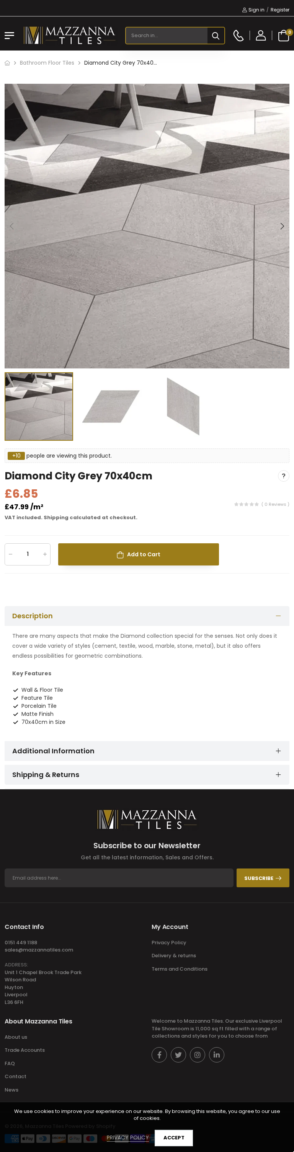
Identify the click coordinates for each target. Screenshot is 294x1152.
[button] (281, 226)
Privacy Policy (169, 942)
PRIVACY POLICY (128, 1137)
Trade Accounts (25, 1050)
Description (32, 616)
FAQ (10, 1063)
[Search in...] (215, 36)
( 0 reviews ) (275, 504)
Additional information (53, 751)
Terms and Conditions (179, 969)
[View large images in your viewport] (276, 355)
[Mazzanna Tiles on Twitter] (178, 1054)
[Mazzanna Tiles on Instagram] (197, 1054)
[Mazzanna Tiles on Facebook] (159, 1054)
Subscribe (258, 878)
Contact (15, 1076)
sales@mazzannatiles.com (39, 949)
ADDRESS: (16, 964)
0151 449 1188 (21, 942)
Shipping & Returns (45, 774)
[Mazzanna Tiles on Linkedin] (216, 1054)
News (11, 1089)
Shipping (56, 517)
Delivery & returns (174, 955)
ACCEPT (174, 1137)
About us (16, 1037)
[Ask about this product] (283, 476)
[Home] (7, 63)
